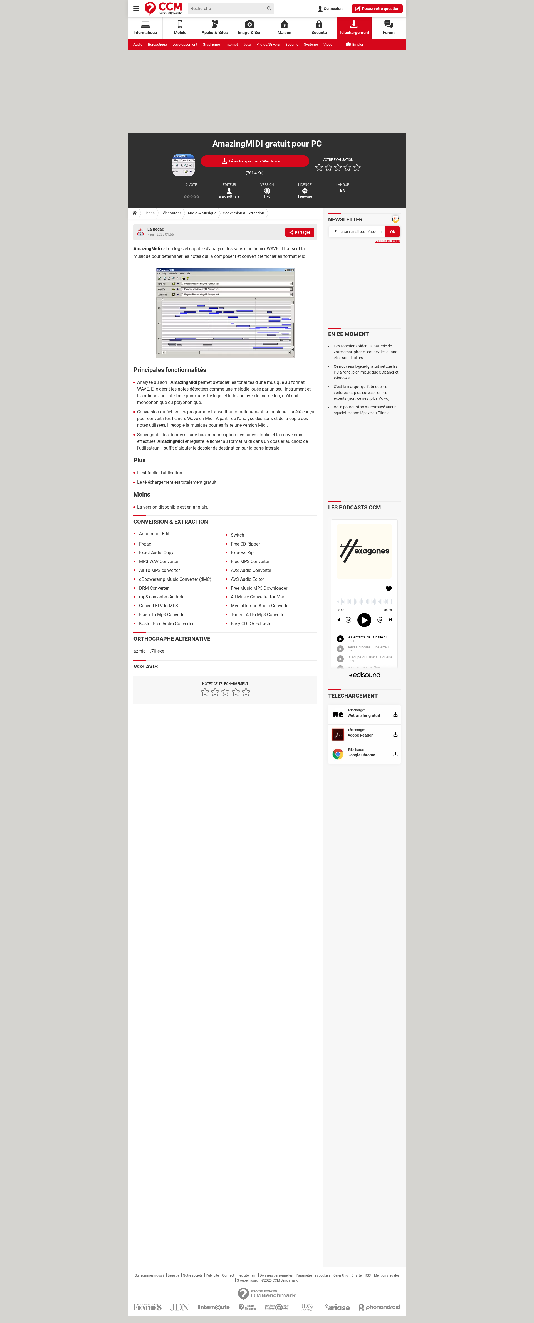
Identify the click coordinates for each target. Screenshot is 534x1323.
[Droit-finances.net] (247, 1307)
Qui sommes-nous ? (149, 1275)
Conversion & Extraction (243, 213)
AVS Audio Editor (247, 579)
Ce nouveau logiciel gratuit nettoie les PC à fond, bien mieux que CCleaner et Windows (366, 372)
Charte (357, 1275)
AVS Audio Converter (251, 570)
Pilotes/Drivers (268, 44)
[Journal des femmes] (148, 1307)
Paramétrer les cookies (313, 1275)
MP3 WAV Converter (158, 561)
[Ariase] (337, 1307)
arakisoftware (229, 196)
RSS (368, 1275)
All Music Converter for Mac (258, 596)
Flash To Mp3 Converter (162, 614)
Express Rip (242, 552)
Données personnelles (276, 1275)
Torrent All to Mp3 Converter (258, 614)
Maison (284, 32)
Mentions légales (386, 1275)
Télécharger (171, 213)
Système (311, 44)
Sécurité (291, 44)
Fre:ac (145, 544)
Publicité (212, 1275)
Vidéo (327, 44)
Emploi (357, 44)
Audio (138, 44)
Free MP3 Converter (250, 561)
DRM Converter (154, 588)
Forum (389, 32)
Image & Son (249, 32)
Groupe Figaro (247, 1280)
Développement (184, 44)
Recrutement (247, 1275)
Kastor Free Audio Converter (166, 623)
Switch (237, 535)
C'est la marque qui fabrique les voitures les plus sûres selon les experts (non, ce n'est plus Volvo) (362, 392)
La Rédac (155, 229)
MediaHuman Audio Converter (260, 605)
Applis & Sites (215, 32)
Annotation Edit (154, 533)
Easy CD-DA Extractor (252, 623)
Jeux (247, 44)
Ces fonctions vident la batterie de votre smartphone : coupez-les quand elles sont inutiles (365, 352)
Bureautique (157, 44)
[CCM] (163, 8)
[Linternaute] (214, 1307)
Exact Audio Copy (156, 552)
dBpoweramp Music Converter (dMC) (175, 579)
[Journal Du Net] (179, 1307)
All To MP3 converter (159, 570)
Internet (232, 44)
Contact (228, 1275)
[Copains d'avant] (277, 1307)
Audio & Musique (201, 213)
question (380, 8)
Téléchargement (354, 32)
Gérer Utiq (340, 1275)
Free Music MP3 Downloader (259, 588)
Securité (319, 32)
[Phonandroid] (379, 1307)
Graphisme (211, 44)
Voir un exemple (387, 241)
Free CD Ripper (245, 544)
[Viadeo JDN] (307, 1307)
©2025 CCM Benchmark (279, 1280)
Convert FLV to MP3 (158, 605)
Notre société (192, 1275)
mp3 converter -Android (162, 596)
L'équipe (173, 1275)
